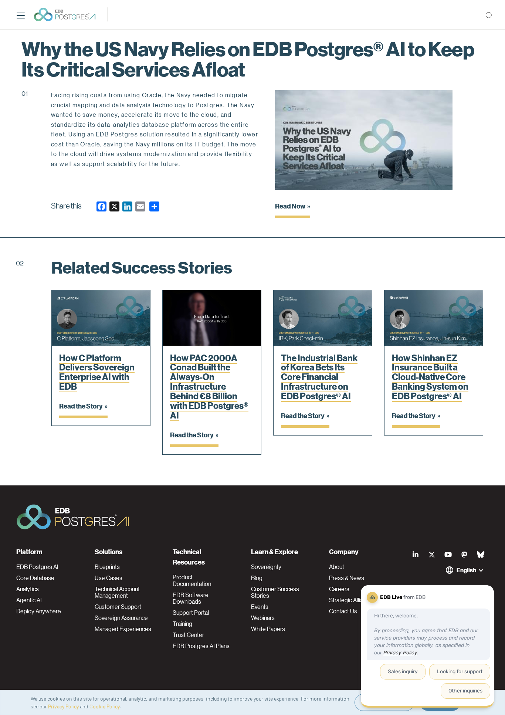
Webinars (263, 617)
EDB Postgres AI (37, 566)
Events (259, 606)
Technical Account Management (117, 592)
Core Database (35, 578)
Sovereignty (266, 566)
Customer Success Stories (275, 592)
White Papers (268, 629)
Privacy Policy (63, 706)
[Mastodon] (464, 554)
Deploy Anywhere (38, 611)
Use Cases (108, 578)
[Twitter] (431, 554)
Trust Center (188, 634)
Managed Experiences (123, 629)
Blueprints (107, 566)
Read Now (290, 205)
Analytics (27, 589)
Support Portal (191, 612)
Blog (256, 578)
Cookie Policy (104, 706)
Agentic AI (29, 600)
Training (182, 623)
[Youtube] (448, 554)
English (466, 570)
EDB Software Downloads (191, 598)
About (336, 566)
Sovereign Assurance (121, 617)
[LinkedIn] (415, 554)
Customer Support (118, 606)
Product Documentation (192, 580)
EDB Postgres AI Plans (201, 646)
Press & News (346, 578)
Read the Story (81, 405)
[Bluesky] (480, 554)
